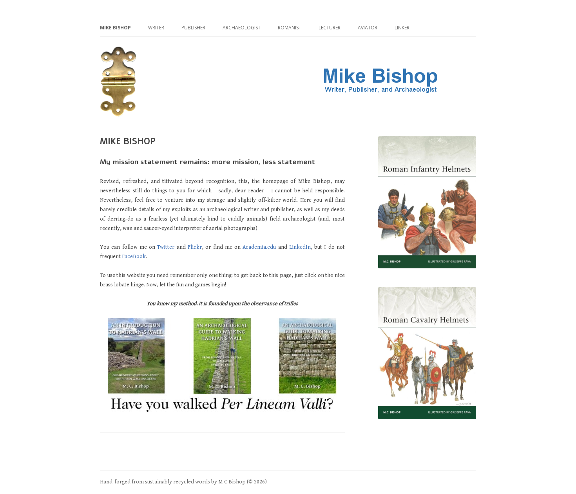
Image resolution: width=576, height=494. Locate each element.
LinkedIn (300, 247)
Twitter (165, 247)
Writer (156, 27)
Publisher (193, 27)
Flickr (195, 247)
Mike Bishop (115, 27)
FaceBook (134, 256)
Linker (402, 27)
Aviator (367, 27)
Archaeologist (242, 27)
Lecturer (330, 27)
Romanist (289, 27)
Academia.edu (259, 247)
